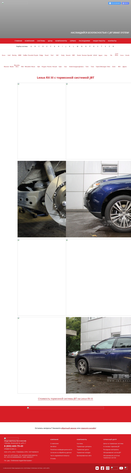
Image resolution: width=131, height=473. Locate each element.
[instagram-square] (107, 468)
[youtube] (121, 468)
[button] (114, 3)
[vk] (97, 468)
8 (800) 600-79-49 (13, 446)
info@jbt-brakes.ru (10, 449)
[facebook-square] (102, 468)
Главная (18, 41)
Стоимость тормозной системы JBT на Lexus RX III (65, 398)
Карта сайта (46, 468)
